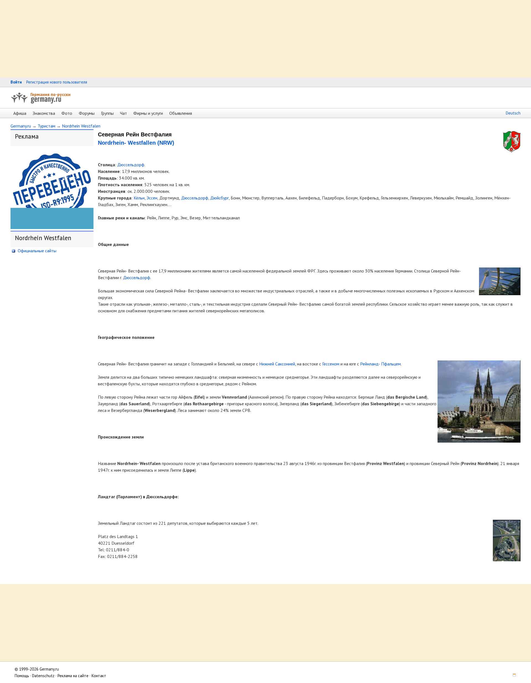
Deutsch (513, 113)
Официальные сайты (36, 250)
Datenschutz (43, 675)
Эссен (152, 198)
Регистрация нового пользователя (56, 82)
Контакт (99, 675)
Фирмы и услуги (148, 113)
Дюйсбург (219, 198)
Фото (66, 113)
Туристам (46, 126)
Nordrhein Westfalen (81, 126)
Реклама (27, 136)
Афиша (19, 113)
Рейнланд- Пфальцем (380, 364)
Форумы (87, 113)
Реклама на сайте (73, 675)
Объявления (180, 113)
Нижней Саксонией (277, 364)
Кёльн (139, 198)
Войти (16, 82)
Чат (123, 113)
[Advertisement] (166, 38)
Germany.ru (21, 126)
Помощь (22, 675)
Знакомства (44, 113)
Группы (107, 113)
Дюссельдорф (130, 164)
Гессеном (330, 364)
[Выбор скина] (512, 675)
